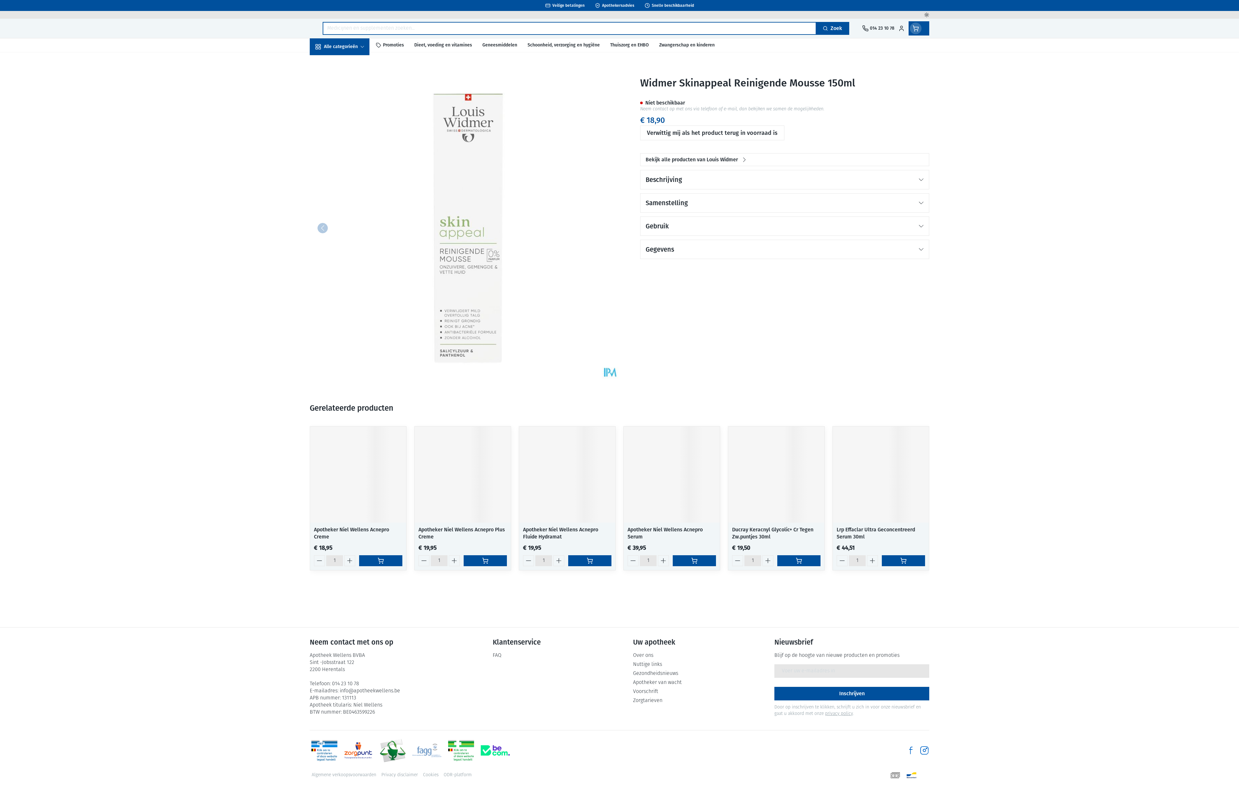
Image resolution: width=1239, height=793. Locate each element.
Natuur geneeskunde (351, 166)
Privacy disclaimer (399, 775)
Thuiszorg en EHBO (351, 183)
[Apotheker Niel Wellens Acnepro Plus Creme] (463, 475)
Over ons (643, 655)
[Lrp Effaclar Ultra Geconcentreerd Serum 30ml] (881, 475)
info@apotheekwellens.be (370, 691)
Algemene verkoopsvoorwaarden (344, 775)
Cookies (430, 775)
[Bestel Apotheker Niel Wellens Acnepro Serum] (694, 560)
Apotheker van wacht (657, 682)
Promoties (327, 61)
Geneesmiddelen (351, 218)
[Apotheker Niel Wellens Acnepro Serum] (672, 475)
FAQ (497, 655)
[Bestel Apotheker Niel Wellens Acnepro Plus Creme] (485, 560)
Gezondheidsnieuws (655, 673)
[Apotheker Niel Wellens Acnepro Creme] (358, 475)
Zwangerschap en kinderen (351, 128)
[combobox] (569, 28)
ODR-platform (458, 775)
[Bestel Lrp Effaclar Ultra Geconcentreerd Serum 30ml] (903, 560)
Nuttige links (647, 664)
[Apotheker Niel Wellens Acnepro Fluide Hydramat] (567, 475)
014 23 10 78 (345, 684)
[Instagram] (924, 750)
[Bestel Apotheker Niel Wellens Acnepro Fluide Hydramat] (589, 560)
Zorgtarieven (647, 700)
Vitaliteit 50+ (351, 148)
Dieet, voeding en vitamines (351, 104)
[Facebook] (911, 750)
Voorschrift (645, 691)
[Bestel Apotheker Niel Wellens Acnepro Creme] (380, 560)
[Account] (901, 28)
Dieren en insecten (351, 200)
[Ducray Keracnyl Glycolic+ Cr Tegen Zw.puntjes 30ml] (776, 475)
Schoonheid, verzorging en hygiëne (351, 81)
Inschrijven (852, 693)
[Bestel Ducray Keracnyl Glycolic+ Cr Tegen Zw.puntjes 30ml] (799, 560)
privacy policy (839, 713)
